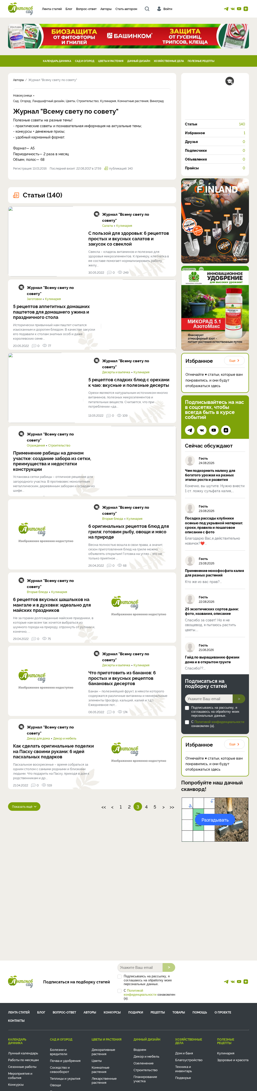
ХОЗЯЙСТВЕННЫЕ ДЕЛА (169, 60)
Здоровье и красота (232, 1059)
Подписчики (215, 150)
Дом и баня (184, 1053)
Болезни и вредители (58, 1051)
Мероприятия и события (20, 1075)
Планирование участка (145, 1078)
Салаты (107, 225)
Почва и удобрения (65, 1060)
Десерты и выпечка (116, 372)
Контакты (16, 1020)
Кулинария (124, 225)
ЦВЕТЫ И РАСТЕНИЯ (110, 60)
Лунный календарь (23, 1053)
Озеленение (144, 1063)
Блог (69, 9)
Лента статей (52, 9)
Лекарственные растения (104, 1080)
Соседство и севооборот (60, 1069)
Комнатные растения (100, 1069)
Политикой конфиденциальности (219, 722)
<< (103, 806)
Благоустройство (189, 1059)
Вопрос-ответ (86, 9)
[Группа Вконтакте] (232, 9)
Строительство (59, 445)
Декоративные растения (103, 1051)
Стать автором (126, 9)
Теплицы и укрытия (65, 1078)
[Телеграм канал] (226, 9)
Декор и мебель (64, 738)
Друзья (215, 141)
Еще (232, 360)
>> (172, 806)
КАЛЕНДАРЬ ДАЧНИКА (57, 60)
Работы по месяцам (23, 1059)
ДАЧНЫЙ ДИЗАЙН (138, 60)
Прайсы (215, 167)
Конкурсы (112, 1012)
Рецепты (158, 1012)
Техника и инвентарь (183, 1068)
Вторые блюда (112, 518)
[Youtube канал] (239, 9)
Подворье (183, 1077)
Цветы (97, 1060)
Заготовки (34, 299)
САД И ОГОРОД (84, 60)
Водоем (140, 1049)
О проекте (223, 1012)
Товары (178, 1012)
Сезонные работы (22, 1066)
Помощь (199, 1012)
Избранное (215, 132)
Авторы (106, 9)
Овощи (55, 1084)
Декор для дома (38, 738)
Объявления (215, 159)
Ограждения (36, 445)
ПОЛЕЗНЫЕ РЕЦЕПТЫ (201, 60)
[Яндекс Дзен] (245, 9)
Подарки (135, 1012)
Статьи (215, 123)
